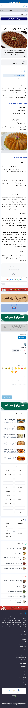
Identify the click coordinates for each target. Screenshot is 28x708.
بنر (25, 684)
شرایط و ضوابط (23, 655)
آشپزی (18, 10)
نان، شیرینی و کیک (11, 10)
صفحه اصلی (23, 666)
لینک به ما (24, 641)
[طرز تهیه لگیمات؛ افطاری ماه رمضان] (14, 451)
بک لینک (24, 682)
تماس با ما (23, 634)
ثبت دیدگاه (23, 337)
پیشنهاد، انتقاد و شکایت (21, 657)
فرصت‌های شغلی (22, 644)
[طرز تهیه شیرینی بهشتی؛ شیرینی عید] (14, 428)
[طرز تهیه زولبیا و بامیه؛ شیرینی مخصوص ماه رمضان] (14, 458)
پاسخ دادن (16, 350)
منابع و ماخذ (23, 660)
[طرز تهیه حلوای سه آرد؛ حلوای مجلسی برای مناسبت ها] (14, 421)
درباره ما (24, 637)
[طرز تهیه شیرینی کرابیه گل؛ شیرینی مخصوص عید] (14, 436)
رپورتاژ (24, 680)
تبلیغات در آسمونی (22, 677)
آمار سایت (24, 639)
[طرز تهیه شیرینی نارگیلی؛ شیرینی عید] (14, 443)
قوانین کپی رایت (23, 646)
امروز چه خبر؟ (23, 671)
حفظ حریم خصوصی (22, 653)
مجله (25, 668)
